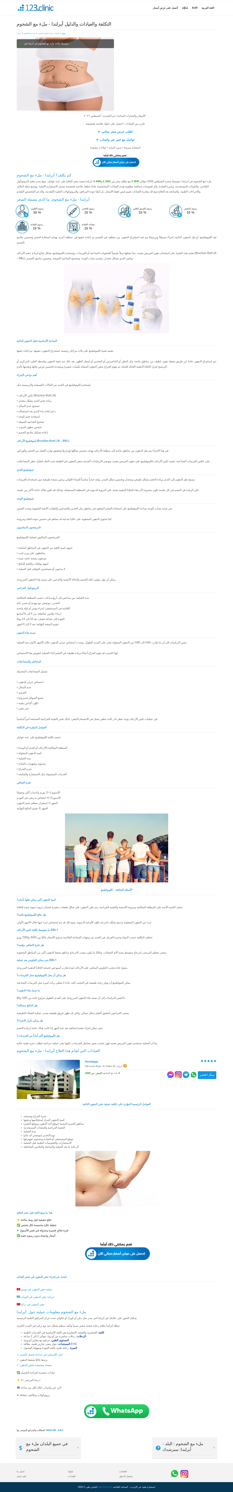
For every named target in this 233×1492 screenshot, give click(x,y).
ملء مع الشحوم (29, 33)
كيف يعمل (21, 1476)
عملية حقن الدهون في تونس (37, 1289)
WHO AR (51, 1430)
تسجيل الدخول (126, 1476)
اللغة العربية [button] (208, 7)
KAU (60, 1430)
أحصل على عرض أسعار (165, 7)
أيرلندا (19, 33)
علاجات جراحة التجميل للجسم (48, 33)
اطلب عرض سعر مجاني (117, 131)
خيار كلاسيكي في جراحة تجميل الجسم (41, 1354)
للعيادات (71, 1476)
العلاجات (123, 1471)
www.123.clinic (105, 1487)
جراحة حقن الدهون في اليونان (37, 1296)
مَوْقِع (63, 33)
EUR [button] (195, 7)
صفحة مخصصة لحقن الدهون (36, 1365)
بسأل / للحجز (207, 1074)
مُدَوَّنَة (185, 7)
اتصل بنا (20, 1471)
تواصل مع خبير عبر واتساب (117, 139)
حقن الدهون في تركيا (33, 1304)
